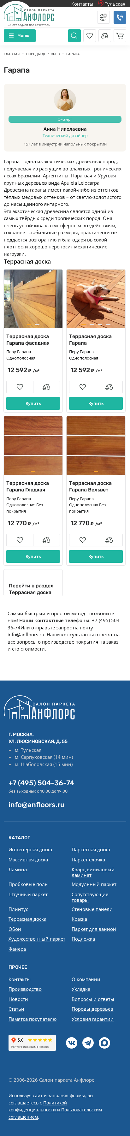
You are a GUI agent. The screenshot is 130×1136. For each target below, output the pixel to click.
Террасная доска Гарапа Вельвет (90, 486)
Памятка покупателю (32, 1019)
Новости (18, 999)
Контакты (82, 4)
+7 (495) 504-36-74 (41, 783)
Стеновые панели (92, 909)
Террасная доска (27, 261)
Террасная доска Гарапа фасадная (28, 339)
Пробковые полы (29, 884)
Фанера (17, 949)
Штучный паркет (28, 894)
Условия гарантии (93, 1019)
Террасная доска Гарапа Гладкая (27, 486)
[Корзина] (120, 35)
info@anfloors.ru (26, 634)
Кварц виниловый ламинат (93, 872)
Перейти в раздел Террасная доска (31, 589)
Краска (79, 919)
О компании (86, 979)
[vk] (71, 1043)
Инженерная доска (30, 849)
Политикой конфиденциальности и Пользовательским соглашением (55, 1110)
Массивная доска (28, 859)
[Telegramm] (88, 1043)
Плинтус (18, 909)
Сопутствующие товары (90, 897)
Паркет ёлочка (88, 859)
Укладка (81, 989)
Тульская (114, 4)
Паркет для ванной (94, 929)
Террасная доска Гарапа (90, 339)
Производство (25, 989)
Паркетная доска (91, 849)
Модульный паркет (94, 884)
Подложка (83, 939)
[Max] (104, 1043)
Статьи (16, 1009)
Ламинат (19, 869)
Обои (15, 929)
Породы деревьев (92, 1009)
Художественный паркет (37, 939)
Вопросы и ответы (93, 999)
